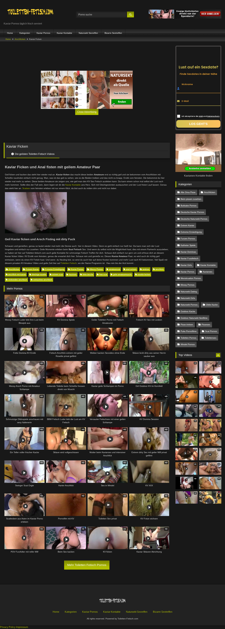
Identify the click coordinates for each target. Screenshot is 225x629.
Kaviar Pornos (43, 33)
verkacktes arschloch (42, 280)
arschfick (160, 269)
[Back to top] (215, 620)
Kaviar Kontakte (64, 33)
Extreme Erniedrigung (54, 269)
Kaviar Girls (186, 265)
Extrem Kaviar (32, 269)
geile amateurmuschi (122, 274)
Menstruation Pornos (191, 278)
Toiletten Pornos (188, 338)
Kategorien (24, 33)
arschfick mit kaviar (17, 274)
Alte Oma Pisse (188, 192)
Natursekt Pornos (189, 304)
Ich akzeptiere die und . (201, 116)
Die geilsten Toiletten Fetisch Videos (34, 154)
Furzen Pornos (188, 238)
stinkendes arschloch (17, 280)
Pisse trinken (187, 324)
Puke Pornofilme (189, 331)
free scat (103, 274)
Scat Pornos (211, 331)
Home (10, 33)
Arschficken (20, 39)
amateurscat (114, 269)
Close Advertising (86, 112)
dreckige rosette (39, 274)
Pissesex (206, 324)
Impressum (22, 627)
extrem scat (57, 274)
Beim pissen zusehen (191, 199)
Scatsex (26, 188)
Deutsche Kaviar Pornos (192, 212)
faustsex (73, 274)
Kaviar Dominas (188, 252)
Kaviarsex (207, 271)
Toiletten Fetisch (69, 263)
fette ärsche (88, 274)
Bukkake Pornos (188, 205)
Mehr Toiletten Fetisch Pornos (86, 565)
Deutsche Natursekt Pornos (194, 219)
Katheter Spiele (188, 245)
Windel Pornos (188, 344)
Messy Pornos (96, 269)
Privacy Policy (7, 627)
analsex (145, 269)
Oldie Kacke (212, 304)
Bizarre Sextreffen (113, 33)
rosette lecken (144, 274)
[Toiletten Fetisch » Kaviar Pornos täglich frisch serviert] (30, 12)
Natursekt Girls (188, 298)
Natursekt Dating (189, 291)
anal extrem (131, 269)
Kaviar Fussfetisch (189, 258)
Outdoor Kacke (188, 311)
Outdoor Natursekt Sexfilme (194, 318)
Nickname (187, 84)
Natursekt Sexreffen (88, 33)
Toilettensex (210, 338)
